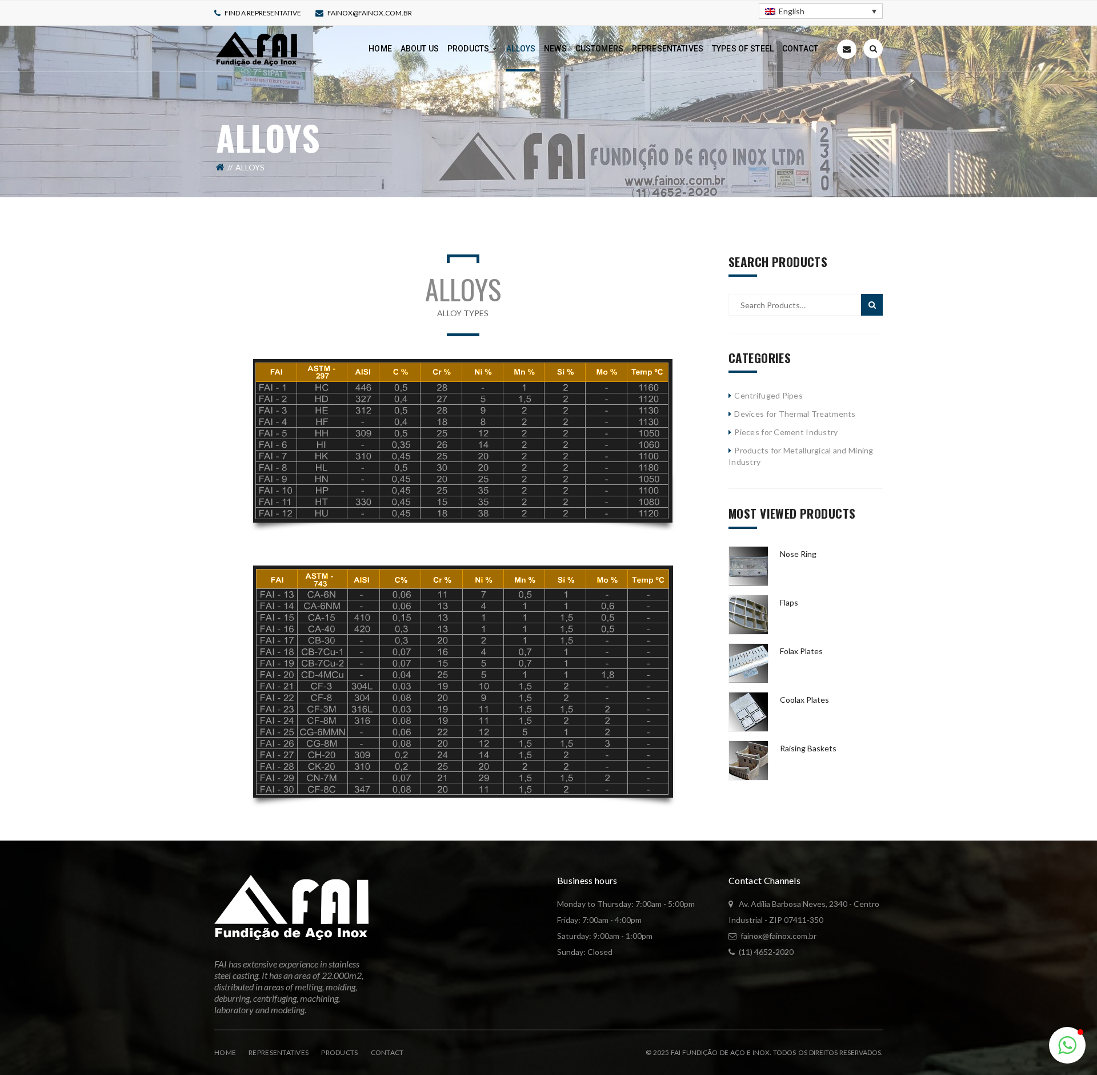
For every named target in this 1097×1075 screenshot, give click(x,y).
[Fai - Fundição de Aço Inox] (256, 48)
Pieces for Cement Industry (786, 432)
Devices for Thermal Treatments (794, 414)
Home (225, 1052)
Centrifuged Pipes (768, 395)
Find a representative (263, 13)
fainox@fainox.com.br (369, 13)
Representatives (279, 1052)
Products (339, 1052)
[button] (1067, 1045)
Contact (387, 1052)
